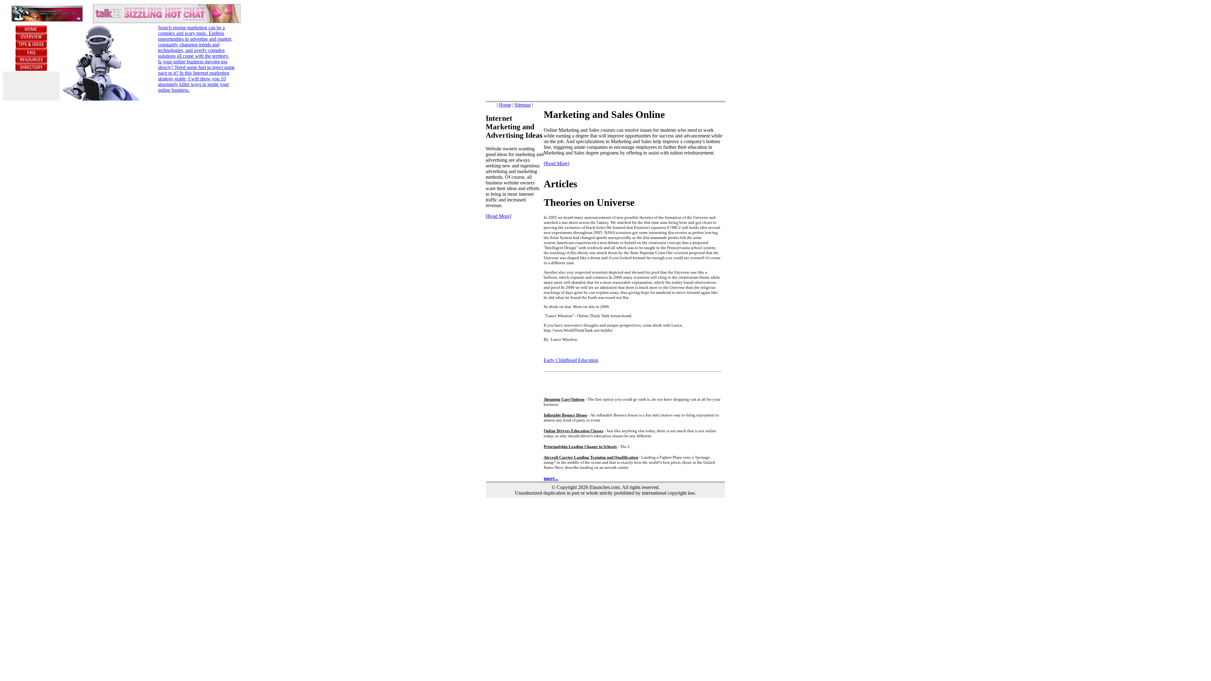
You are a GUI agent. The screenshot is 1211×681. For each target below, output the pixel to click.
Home (505, 105)
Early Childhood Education (571, 360)
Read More (498, 216)
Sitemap (523, 105)
